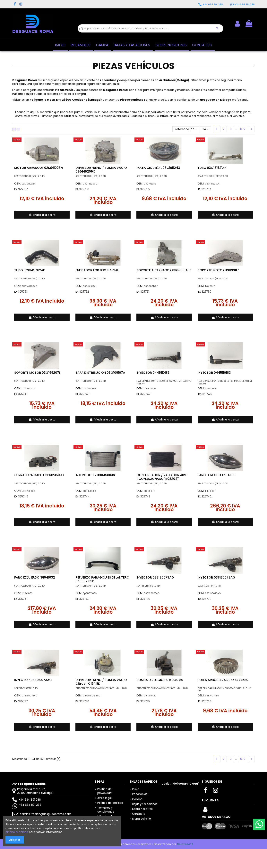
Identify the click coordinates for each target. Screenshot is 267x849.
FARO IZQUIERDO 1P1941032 (34, 577)
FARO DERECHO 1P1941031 (217, 475)
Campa (137, 799)
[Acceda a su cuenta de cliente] (205, 810)
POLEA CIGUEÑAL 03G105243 (158, 167)
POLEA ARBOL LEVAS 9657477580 (223, 680)
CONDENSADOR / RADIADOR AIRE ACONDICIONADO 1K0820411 (161, 477)
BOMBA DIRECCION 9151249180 (159, 680)
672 (242, 129)
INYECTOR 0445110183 (153, 372)
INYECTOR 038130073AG (155, 577)
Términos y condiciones (105, 810)
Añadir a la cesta (44, 215)
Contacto (138, 814)
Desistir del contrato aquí (180, 784)
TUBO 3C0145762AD (29, 270)
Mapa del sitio (141, 819)
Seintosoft (185, 844)
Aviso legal (104, 798)
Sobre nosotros (142, 809)
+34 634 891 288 (30, 800)
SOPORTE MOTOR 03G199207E (37, 372)
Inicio (135, 789)
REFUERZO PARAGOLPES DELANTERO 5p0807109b (102, 579)
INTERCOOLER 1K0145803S (95, 475)
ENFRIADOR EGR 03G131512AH (97, 270)
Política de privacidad (104, 791)
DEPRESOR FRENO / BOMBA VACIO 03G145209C (101, 169)
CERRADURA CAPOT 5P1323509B (39, 475)
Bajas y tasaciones (144, 804)
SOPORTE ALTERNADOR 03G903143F (163, 270)
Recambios (139, 794)
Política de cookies (110, 803)
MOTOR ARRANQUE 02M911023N (38, 167)
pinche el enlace (16, 832)
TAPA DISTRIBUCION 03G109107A (100, 372)
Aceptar (14, 840)
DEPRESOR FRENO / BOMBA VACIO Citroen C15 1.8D (101, 682)
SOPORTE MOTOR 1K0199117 (218, 270)
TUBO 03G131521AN (212, 167)
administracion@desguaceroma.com (45, 814)
